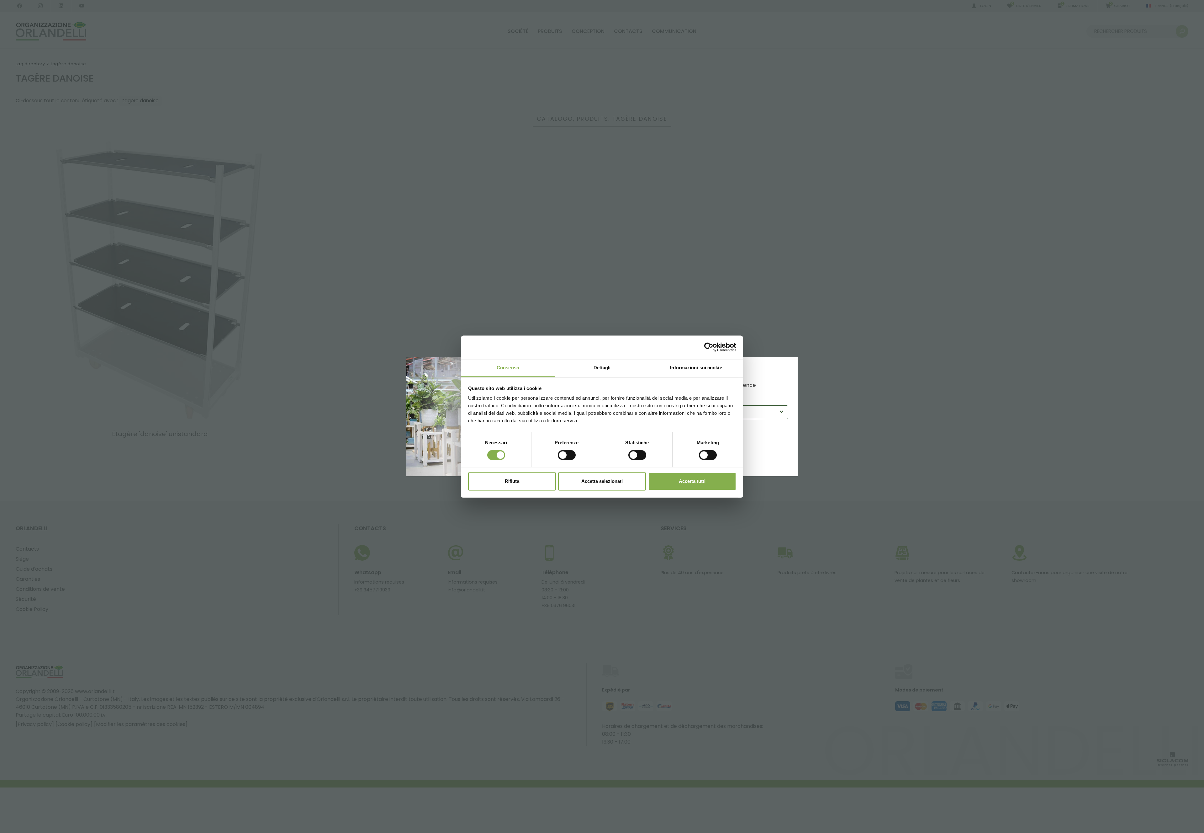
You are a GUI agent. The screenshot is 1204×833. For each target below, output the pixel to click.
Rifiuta (512, 481)
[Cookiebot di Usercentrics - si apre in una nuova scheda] (708, 347)
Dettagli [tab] (602, 367)
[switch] (567, 455)
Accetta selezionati (602, 481)
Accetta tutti (692, 481)
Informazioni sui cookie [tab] (696, 367)
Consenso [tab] (508, 367)
